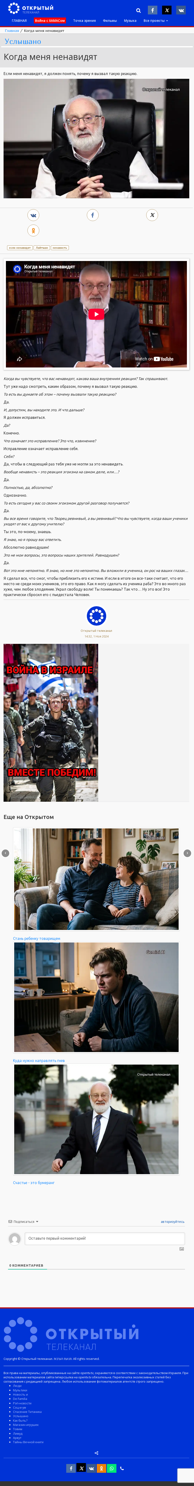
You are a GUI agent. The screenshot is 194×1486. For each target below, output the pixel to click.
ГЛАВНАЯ (19, 20)
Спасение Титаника (27, 1412)
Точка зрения (84, 20)
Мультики (20, 1390)
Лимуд (17, 1433)
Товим (17, 1429)
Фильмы (110, 20)
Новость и (20, 1394)
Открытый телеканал (96, 630)
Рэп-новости (22, 1403)
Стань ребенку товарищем (36, 938)
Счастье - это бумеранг (33, 1183)
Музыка (130, 20)
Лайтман (42, 247)
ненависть (60, 247)
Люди (17, 1386)
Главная (12, 30)
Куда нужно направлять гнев (39, 1060)
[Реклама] (51, 722)
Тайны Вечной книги (28, 1442)
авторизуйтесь (172, 1222)
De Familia (20, 1399)
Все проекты (155, 20)
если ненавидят (20, 247)
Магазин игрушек (26, 1425)
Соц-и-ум (19, 1407)
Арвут (17, 1438)
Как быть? (20, 1420)
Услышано (23, 41)
